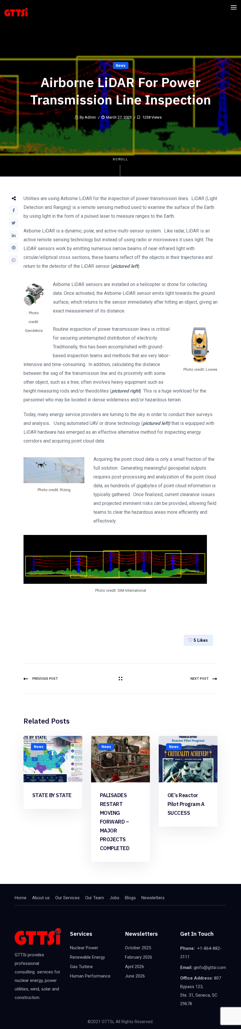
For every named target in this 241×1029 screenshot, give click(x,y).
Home (20, 897)
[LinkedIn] (13, 235)
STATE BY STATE (51, 795)
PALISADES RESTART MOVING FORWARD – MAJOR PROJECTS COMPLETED (114, 822)
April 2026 (134, 966)
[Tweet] (13, 222)
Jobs (114, 897)
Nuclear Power (84, 947)
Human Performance (90, 976)
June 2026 (135, 976)
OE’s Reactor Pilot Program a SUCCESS (186, 804)
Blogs (130, 897)
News (120, 66)
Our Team (94, 897)
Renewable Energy (87, 957)
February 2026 (138, 957)
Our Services (67, 897)
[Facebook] (13, 210)
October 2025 (138, 947)
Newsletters (153, 897)
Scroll (120, 159)
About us (41, 897)
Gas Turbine (81, 966)
